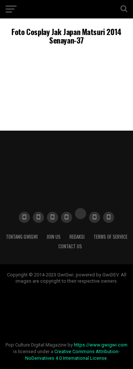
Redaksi (77, 236)
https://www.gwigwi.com (100, 345)
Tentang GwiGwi (22, 236)
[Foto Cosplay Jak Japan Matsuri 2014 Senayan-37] (66, 103)
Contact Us (70, 246)
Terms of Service (110, 236)
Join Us (54, 236)
